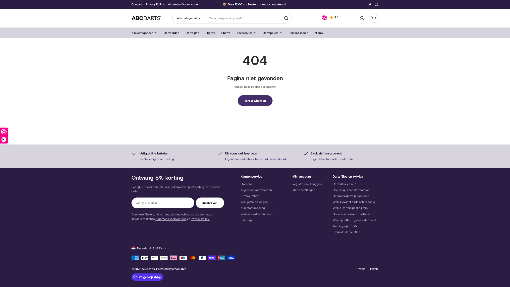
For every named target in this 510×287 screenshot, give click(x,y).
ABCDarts (148, 269)
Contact (136, 4)
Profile (374, 269)
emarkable (179, 269)
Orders (360, 269)
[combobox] (232, 18)
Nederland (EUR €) (149, 248)
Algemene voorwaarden (170, 219)
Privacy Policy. (200, 219)
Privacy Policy (155, 4)
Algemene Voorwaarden (183, 4)
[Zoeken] (286, 18)
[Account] (361, 18)
